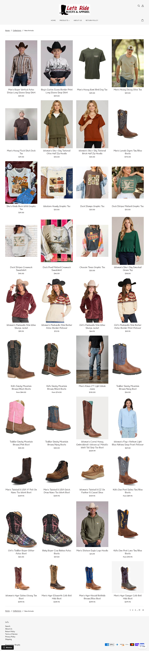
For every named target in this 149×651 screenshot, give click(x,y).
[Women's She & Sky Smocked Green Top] (128, 241)
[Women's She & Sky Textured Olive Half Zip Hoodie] (57, 124)
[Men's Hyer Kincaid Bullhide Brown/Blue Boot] (92, 577)
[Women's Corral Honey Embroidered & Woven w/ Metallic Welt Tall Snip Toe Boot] (92, 418)
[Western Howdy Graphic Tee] (57, 182)
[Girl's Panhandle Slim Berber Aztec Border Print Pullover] (128, 300)
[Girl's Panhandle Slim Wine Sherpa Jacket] (92, 300)
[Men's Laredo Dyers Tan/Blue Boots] (128, 124)
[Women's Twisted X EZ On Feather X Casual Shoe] (92, 471)
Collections (17, 30)
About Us (8, 629)
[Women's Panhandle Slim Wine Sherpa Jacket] (21, 300)
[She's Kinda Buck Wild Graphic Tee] (21, 182)
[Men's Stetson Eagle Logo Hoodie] (92, 524)
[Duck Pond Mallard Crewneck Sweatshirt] (57, 241)
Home (7, 30)
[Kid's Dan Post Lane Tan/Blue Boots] (128, 524)
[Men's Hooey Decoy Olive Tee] (128, 63)
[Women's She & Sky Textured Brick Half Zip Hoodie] (92, 124)
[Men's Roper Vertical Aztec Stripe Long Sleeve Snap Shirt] (21, 63)
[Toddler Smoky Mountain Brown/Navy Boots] (57, 418)
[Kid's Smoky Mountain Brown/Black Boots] (21, 360)
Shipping (8, 639)
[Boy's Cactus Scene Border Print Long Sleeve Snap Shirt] (57, 63)
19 (139, 610)
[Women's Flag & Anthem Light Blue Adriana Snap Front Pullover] (128, 418)
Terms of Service (11, 634)
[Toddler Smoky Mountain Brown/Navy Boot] (128, 360)
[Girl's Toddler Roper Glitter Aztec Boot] (21, 524)
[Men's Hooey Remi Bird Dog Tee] (92, 63)
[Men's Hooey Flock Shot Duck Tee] (21, 124)
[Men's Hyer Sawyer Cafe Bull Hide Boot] (128, 577)
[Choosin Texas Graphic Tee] (92, 241)
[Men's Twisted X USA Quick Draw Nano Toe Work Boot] (57, 471)
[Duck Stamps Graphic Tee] (92, 182)
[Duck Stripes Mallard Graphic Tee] (128, 182)
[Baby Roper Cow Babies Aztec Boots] (57, 524)
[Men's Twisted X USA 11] (21, 471)
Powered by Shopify (12, 645)
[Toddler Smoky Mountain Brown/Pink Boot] (21, 418)
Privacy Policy (10, 637)
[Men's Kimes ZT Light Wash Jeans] (92, 360)
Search (7, 626)
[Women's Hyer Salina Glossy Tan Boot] (21, 577)
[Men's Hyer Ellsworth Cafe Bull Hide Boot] (57, 577)
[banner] (74, 10)
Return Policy (10, 631)
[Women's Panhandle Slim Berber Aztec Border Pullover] (57, 300)
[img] (139, 5)
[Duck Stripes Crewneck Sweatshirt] (21, 241)
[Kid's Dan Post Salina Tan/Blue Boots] (128, 471)
